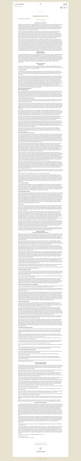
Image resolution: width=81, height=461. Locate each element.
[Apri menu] (66, 4)
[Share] (66, 8)
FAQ (33, 458)
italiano (64, 6)
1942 (21, 6)
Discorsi (19, 6)
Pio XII (15, 6)
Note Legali (36, 458)
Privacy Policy (45, 458)
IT (40, 11)
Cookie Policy (40, 458)
